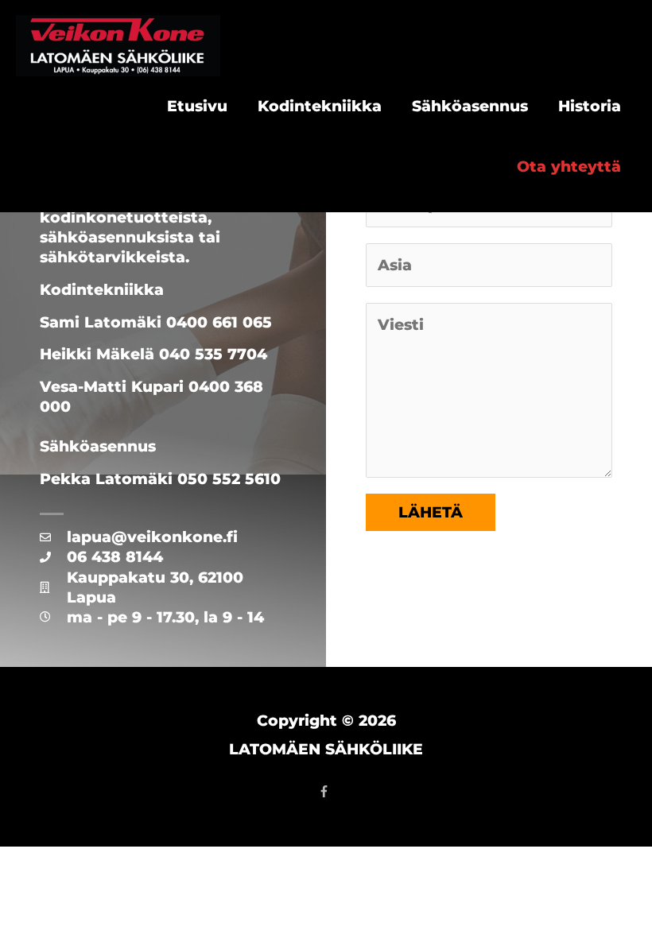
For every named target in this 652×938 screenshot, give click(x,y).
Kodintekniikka (320, 106)
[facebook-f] (326, 791)
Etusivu (197, 106)
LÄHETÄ (430, 512)
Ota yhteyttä (569, 166)
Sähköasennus (470, 106)
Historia (589, 106)
